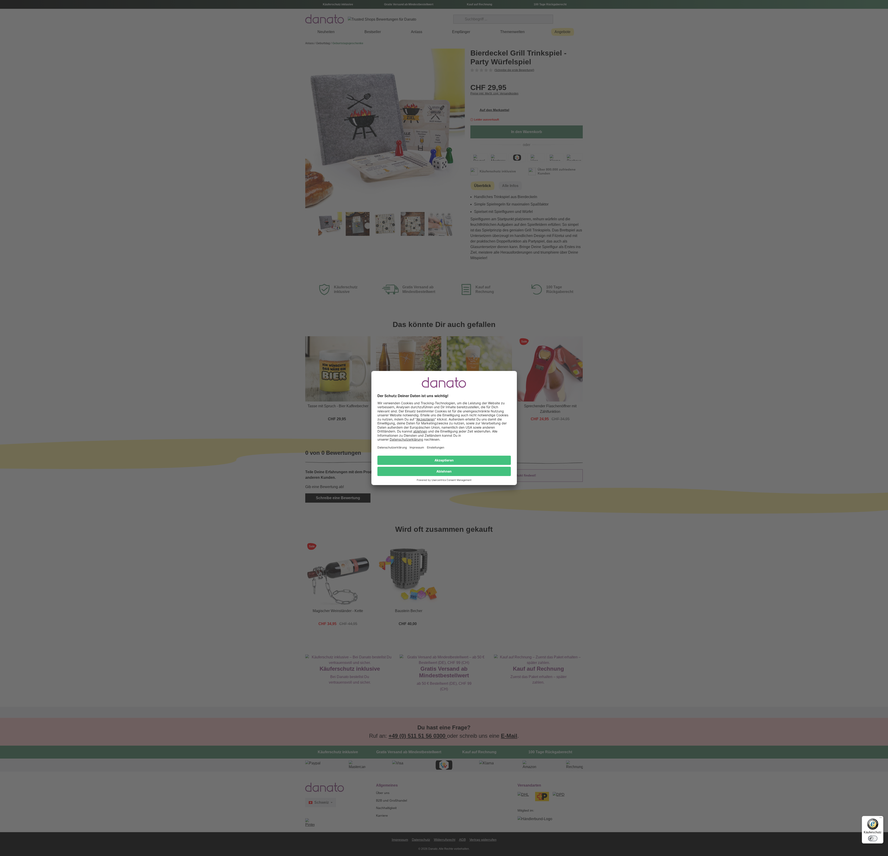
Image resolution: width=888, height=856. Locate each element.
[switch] (872, 838)
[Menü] (880, 819)
